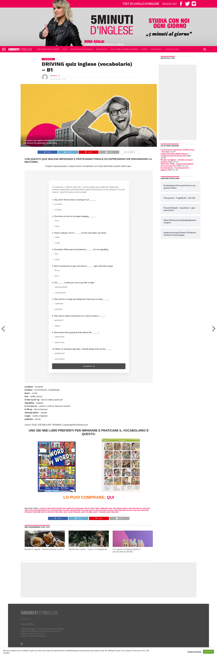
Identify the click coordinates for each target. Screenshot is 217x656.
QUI (110, 497)
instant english (141, 510)
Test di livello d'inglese (141, 3)
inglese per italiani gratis (82, 510)
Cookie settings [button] (194, 652)
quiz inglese (74, 512)
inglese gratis (135, 508)
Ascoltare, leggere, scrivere (124, 49)
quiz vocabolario (89, 512)
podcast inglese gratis (36, 512)
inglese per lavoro (105, 510)
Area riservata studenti (48, 49)
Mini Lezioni (101, 49)
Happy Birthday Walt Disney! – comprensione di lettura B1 (175, 154)
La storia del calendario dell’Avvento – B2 (177, 150)
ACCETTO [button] (208, 652)
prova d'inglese (55, 512)
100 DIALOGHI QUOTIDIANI (81, 49)
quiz (65, 512)
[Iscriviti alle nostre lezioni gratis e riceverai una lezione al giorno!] (169, 28)
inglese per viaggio (124, 510)
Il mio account (172, 49)
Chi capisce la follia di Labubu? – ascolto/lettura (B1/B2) (127, 550)
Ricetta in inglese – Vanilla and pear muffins (44, 549)
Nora (55, 75)
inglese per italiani (60, 510)
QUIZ (65, 49)
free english (106, 508)
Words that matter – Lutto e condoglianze (88, 549)
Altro (144, 49)
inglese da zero (120, 508)
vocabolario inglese (108, 512)
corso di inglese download (52, 508)
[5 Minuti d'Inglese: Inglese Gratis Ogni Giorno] (112, 24)
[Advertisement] (177, 102)
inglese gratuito (42, 510)
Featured (95, 508)
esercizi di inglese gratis (78, 508)
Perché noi (156, 49)
